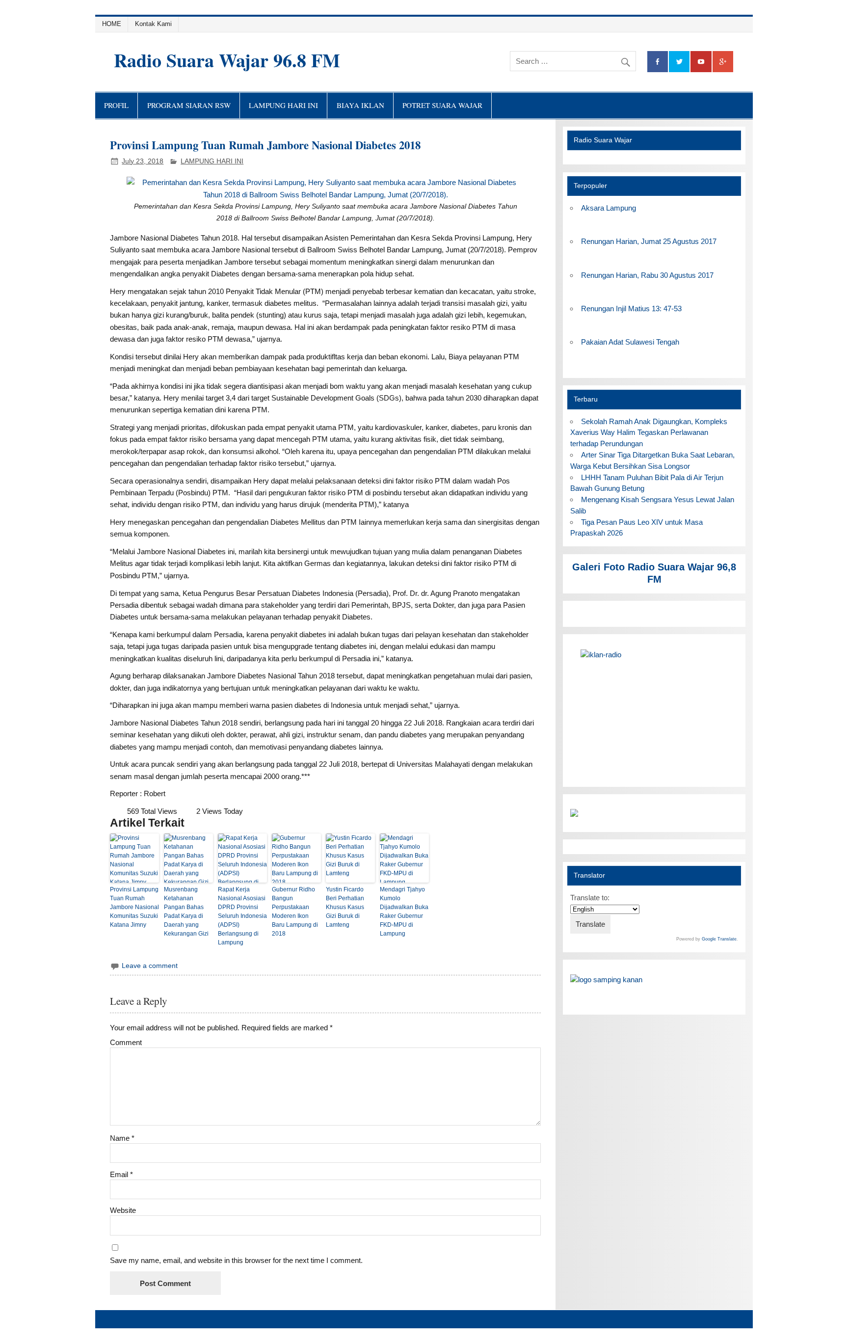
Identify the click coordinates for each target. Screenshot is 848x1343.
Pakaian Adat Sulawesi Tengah (630, 342)
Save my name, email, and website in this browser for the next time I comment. (236, 1260)
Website (123, 1210)
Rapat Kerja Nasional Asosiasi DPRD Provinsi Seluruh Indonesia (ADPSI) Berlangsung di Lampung (242, 916)
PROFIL (116, 105)
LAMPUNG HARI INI (283, 105)
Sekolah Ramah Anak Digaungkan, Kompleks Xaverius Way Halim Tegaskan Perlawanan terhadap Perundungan (648, 432)
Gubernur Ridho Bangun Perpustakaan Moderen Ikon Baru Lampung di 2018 (295, 911)
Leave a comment (150, 965)
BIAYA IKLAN (360, 105)
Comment (126, 1042)
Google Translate (719, 939)
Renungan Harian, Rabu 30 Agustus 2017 (647, 275)
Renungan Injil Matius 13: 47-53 (631, 308)
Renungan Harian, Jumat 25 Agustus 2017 (648, 241)
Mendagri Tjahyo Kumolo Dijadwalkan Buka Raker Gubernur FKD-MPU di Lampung (404, 911)
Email (121, 1174)
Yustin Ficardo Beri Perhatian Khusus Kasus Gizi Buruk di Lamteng (345, 907)
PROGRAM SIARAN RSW (189, 105)
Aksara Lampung (608, 208)
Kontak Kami (153, 23)
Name (122, 1138)
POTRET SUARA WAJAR (442, 105)
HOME (111, 23)
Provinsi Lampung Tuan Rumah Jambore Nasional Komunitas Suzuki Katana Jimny (134, 907)
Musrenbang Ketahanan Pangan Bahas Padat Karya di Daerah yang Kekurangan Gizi (186, 911)
